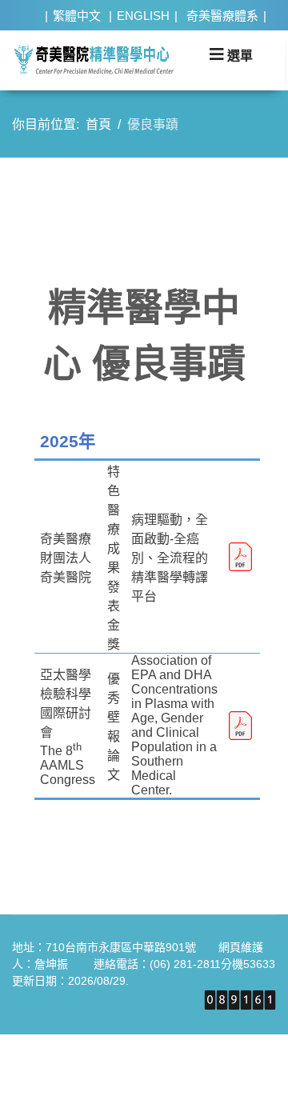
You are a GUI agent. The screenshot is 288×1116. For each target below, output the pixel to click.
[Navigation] (231, 54)
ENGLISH (143, 16)
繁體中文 (77, 16)
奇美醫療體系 (222, 16)
